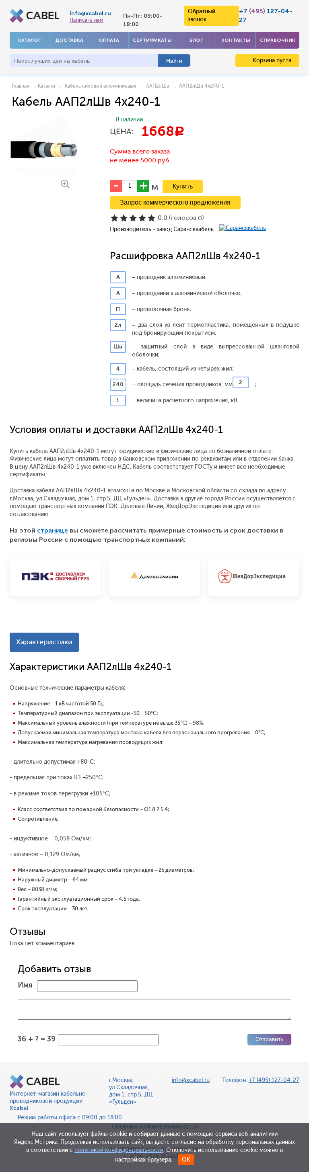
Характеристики (44, 641)
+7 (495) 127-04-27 (274, 1080)
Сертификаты (152, 40)
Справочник (277, 40)
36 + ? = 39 (37, 1039)
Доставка (69, 40)
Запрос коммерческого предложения (175, 202)
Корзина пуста (271, 60)
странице (52, 530)
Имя (25, 985)
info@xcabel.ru (90, 13)
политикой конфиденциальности (118, 1150)
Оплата (109, 40)
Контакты (235, 40)
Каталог (29, 40)
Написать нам (86, 20)
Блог (196, 40)
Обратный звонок (201, 15)
